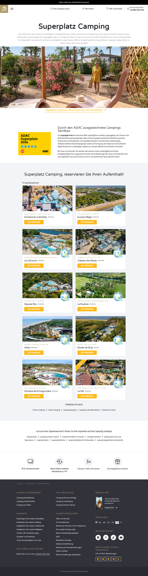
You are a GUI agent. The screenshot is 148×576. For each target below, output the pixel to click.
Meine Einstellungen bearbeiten (68, 555)
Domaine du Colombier (35, 217)
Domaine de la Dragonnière (37, 391)
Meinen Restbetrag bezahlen (67, 533)
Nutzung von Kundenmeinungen (69, 547)
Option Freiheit (62, 551)
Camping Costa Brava (64, 501)
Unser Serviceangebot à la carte (29, 540)
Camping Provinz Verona (65, 505)
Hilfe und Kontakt (63, 519)
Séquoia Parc (30, 304)
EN (104, 523)
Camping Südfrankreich (26, 501)
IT (121, 523)
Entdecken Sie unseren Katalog (29, 522)
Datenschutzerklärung (64, 544)
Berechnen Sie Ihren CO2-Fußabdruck (71, 526)
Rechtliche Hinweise (63, 540)
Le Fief (80, 391)
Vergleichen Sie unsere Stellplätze (29, 530)
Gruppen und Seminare (26, 537)
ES (109, 523)
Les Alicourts (30, 260)
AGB (58, 537)
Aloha (27, 347)
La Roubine (83, 304)
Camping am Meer (24, 505)
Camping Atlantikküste (25, 498)
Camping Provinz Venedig (66, 498)
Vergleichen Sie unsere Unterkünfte (30, 526)
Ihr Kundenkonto (62, 522)
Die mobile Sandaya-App (65, 530)
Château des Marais (87, 260)
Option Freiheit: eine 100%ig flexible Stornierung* (74, 2)
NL (100, 523)
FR (113, 523)
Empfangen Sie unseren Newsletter (30, 519)
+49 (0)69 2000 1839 (42, 554)
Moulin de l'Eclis (85, 347)
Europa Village (84, 217)
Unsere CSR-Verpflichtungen (28, 533)
